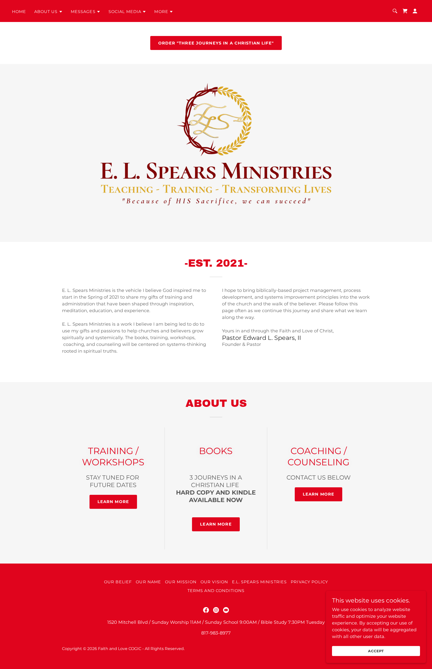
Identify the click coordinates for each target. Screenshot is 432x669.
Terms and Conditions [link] (216, 590)
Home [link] (19, 11)
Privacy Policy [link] (309, 582)
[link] (405, 11)
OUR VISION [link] (214, 582)
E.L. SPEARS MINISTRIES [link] (259, 582)
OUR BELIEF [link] (118, 582)
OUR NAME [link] (148, 582)
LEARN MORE (216, 524)
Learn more (113, 501)
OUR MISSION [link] (180, 582)
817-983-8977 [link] (216, 633)
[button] (48, 12)
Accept (376, 651)
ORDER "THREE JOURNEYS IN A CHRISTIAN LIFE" (216, 43)
